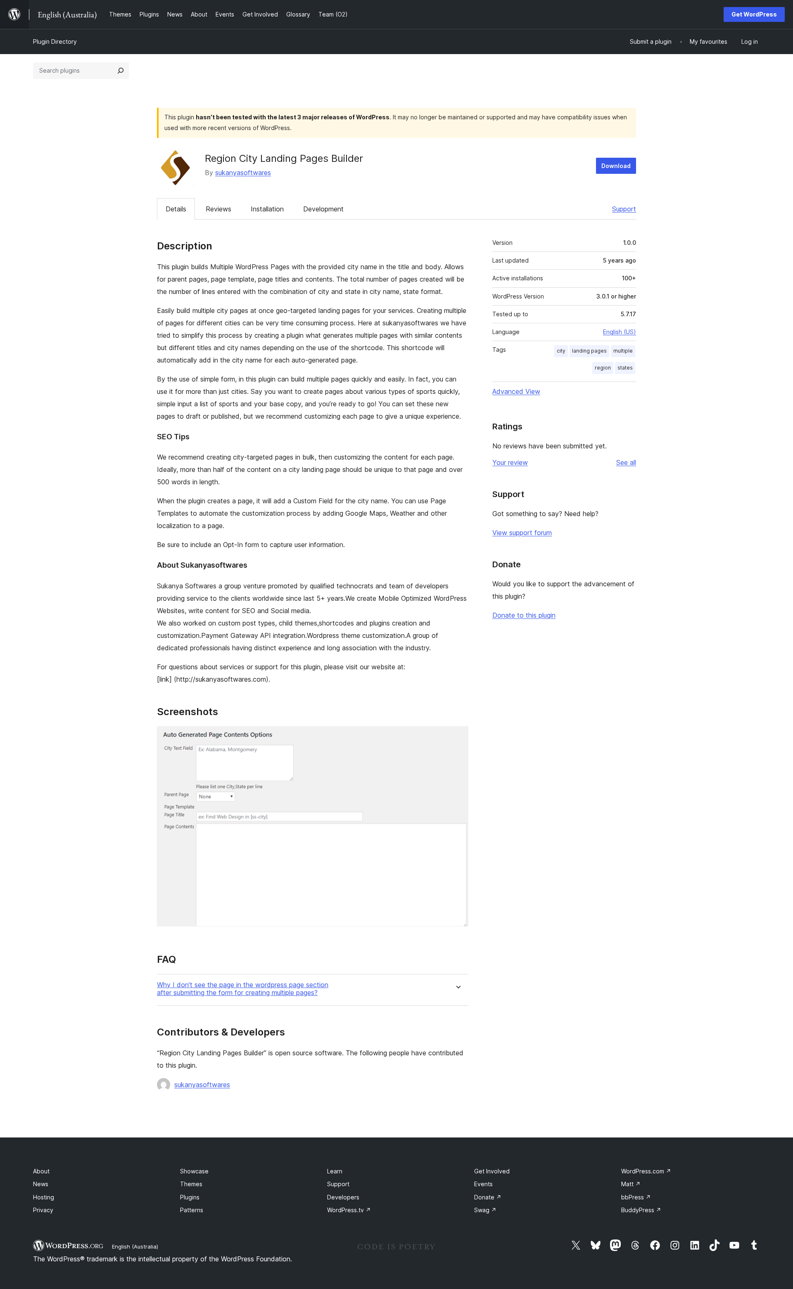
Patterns (191, 1209)
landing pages (589, 351)
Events (483, 1183)
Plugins (189, 1197)
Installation (267, 209)
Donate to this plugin (524, 615)
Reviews (218, 209)
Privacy (43, 1209)
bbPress (636, 1197)
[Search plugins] (120, 70)
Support (624, 209)
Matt (631, 1183)
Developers (343, 1197)
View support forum (522, 532)
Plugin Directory (55, 41)
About (41, 1171)
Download (616, 165)
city (561, 351)
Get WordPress (754, 14)
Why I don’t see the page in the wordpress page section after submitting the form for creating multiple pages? (242, 989)
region (603, 368)
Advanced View (516, 391)
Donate (487, 1197)
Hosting (43, 1197)
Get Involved (492, 1171)
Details (176, 209)
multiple (623, 351)
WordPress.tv (349, 1209)
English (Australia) (135, 1246)
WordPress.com (646, 1171)
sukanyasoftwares (243, 172)
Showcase (194, 1171)
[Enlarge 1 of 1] (457, 737)
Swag (485, 1209)
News (40, 1183)
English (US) (619, 331)
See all (626, 462)
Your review (510, 462)
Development (323, 209)
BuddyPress (641, 1209)
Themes (191, 1183)
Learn (334, 1171)
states (625, 368)
